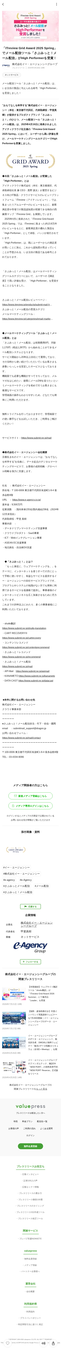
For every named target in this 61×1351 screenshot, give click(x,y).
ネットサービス (11, 75)
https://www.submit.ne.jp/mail (36, 437)
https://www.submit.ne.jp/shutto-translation (24, 628)
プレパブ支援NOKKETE (30, 1238)
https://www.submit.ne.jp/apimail (32, 671)
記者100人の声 (30, 1180)
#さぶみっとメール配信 (16, 886)
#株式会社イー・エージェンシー (21, 873)
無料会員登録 (30, 1146)
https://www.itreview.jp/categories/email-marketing (27, 318)
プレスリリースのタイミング (30, 1206)
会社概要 (30, 1291)
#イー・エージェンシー (16, 867)
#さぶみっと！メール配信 (17, 892)
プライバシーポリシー (30, 1318)
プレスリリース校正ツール (30, 1218)
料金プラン (27, 1121)
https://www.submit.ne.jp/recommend (21, 656)
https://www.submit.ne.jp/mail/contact (21, 737)
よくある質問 (46, 1128)
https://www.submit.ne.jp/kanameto (37, 676)
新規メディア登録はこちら (32, 796)
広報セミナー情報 (30, 1187)
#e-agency (9, 880)
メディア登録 (30, 1265)
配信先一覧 (42, 1121)
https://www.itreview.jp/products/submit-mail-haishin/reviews (27, 304)
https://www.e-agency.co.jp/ (26, 499)
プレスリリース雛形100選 (30, 1199)
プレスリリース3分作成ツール (30, 1212)
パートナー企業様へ (30, 1271)
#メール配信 (42, 886)
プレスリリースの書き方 (30, 1193)
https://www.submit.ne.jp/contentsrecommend (25, 647)
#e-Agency (26, 880)
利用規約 (30, 1311)
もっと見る (41, 1089)
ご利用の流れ (29, 1128)
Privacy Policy (38, 1342)
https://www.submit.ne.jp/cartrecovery (21, 637)
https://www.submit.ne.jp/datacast (35, 680)
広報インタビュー (30, 1174)
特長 (16, 1121)
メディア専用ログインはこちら (32, 806)
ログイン (30, 1135)
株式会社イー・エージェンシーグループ (34, 64)
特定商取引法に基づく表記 (30, 1324)
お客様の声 (13, 1128)
